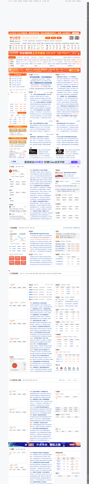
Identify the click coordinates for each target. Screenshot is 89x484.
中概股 (10, 409)
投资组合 (34, 57)
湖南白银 (50, 181)
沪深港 (52, 59)
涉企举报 (88, 476)
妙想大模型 (72, 43)
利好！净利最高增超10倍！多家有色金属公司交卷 (41, 458)
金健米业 (42, 181)
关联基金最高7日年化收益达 (65, 235)
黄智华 (64, 217)
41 (36, 297)
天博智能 (68, 291)
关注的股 (11, 181)
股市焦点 (31, 92)
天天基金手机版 (58, 43)
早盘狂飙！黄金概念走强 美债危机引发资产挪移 (40, 98)
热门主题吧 (64, 195)
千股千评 (34, 43)
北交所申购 (44, 63)
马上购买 (14, 157)
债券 (54, 45)
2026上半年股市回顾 (33, 157)
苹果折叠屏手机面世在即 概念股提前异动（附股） (41, 322)
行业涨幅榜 (11, 338)
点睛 (54, 47)
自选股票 (18, 115)
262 (50, 294)
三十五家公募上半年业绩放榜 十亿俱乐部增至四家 (41, 235)
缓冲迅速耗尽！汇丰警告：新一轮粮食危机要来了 (67, 100)
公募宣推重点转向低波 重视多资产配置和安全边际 (41, 245)
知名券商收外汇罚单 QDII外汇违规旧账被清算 (40, 430)
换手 (25, 98)
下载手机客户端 (20, 134)
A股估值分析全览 (58, 40)
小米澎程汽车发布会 (33, 155)
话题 (31, 211)
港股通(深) (70, 65)
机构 (72, 47)
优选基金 (63, 241)
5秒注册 (21, 174)
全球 (21, 76)
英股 (15, 427)
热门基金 (11, 148)
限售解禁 (65, 63)
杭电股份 (37, 179)
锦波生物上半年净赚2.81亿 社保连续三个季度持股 (41, 340)
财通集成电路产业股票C (60, 246)
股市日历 (31, 284)
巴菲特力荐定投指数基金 (35, 262)
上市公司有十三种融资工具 (46, 365)
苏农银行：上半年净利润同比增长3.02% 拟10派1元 (41, 480)
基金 (47, 59)
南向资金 (57, 393)
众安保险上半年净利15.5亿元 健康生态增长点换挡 (41, 470)
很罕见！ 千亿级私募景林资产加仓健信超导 (42, 251)
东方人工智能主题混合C (60, 248)
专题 (25, 45)
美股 (13, 48)
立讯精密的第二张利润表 (46, 209)
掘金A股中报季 (76, 149)
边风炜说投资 (58, 208)
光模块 (17, 258)
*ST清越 (14, 119)
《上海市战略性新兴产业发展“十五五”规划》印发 (67, 88)
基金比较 (24, 248)
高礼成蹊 (12, 214)
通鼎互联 (41, 179)
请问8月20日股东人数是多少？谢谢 (69, 185)
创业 (50, 48)
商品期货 (63, 414)
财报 (15, 78)
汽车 (72, 48)
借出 (77, 461)
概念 (30, 59)
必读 (16, 47)
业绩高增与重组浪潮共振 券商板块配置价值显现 (40, 104)
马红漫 (76, 208)
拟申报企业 (70, 336)
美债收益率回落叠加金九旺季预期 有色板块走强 (40, 395)
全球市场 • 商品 (16, 380)
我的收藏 (17, 184)
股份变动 (30, 294)
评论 (16, 45)
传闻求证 (62, 181)
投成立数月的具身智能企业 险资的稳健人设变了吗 (41, 464)
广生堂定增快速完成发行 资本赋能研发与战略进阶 (41, 336)
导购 (20, 82)
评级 (57, 47)
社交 (10, 80)
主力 (34, 47)
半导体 (23, 263)
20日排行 (65, 352)
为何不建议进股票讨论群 (35, 363)
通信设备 (12, 263)
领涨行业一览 (39, 324)
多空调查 (11, 357)
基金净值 (11, 231)
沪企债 (14, 452)
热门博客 (58, 212)
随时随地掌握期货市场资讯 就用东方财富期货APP (41, 420)
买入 (76, 478)
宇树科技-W (32, 181)
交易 (10, 84)
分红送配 (63, 322)
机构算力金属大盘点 (35, 84)
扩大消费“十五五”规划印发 (71, 151)
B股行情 (34, 359)
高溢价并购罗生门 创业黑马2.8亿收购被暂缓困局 (40, 195)
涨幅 (25, 94)
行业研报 (48, 324)
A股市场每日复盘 (59, 155)
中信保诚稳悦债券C (59, 263)
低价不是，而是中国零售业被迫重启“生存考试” (40, 129)
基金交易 (18, 84)
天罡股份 (15, 123)
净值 (32, 45)
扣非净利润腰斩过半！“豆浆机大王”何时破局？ (40, 197)
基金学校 (36, 254)
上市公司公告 (75, 113)
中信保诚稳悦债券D (59, 258)
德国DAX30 (46, 61)
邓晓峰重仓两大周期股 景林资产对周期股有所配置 (41, 310)
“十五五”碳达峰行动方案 (69, 155)
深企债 (18, 452)
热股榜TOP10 (70, 57)
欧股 (29, 380)
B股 (46, 273)
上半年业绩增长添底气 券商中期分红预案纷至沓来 (41, 174)
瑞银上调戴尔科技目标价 (39, 88)
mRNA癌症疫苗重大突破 (35, 212)
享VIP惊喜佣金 (13, 130)
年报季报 (30, 289)
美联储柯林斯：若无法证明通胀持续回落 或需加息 (41, 432)
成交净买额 (59, 396)
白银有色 (37, 181)
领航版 (77, 43)
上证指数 (11, 92)
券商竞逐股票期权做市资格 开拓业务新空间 (42, 424)
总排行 (68, 352)
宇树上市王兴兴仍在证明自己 (44, 149)
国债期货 (23, 452)
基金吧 (68, 45)
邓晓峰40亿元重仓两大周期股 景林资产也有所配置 (41, 460)
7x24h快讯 (32, 88)
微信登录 (17, 176)
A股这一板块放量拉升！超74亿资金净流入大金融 (67, 125)
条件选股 (38, 43)
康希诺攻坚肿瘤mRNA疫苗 (36, 125)
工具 (15, 82)
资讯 (17, 82)
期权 (25, 47)
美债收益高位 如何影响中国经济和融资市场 (42, 247)
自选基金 (69, 59)
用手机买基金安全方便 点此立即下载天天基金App (41, 264)
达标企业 (75, 336)
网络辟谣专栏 (76, 153)
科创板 (44, 59)
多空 (11, 360)
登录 (14, 174)
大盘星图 (78, 59)
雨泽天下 (58, 206)
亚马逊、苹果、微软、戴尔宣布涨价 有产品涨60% (67, 129)
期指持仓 (67, 309)
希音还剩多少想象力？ (35, 203)
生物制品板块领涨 (31, 40)
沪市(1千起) (57, 455)
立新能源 (61, 314)
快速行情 (78, 61)
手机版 (52, 43)
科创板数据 (58, 334)
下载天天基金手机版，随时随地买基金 (72, 227)
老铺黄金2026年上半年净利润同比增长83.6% (39, 440)
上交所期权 (36, 426)
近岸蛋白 (15, 121)
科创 (34, 48)
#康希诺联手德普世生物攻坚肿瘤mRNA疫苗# (70, 172)
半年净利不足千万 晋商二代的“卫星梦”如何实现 (40, 351)
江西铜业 (50, 179)
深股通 (35, 65)
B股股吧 (51, 359)
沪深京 (13, 76)
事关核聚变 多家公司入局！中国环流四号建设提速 (41, 113)
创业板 (38, 48)
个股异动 (12, 115)
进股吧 (53, 37)
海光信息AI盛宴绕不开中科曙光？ (44, 205)
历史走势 (75, 396)
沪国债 (11, 467)
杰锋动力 (68, 289)
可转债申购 (63, 284)
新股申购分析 (42, 183)
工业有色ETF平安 (60, 480)
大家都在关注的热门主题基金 (36, 256)
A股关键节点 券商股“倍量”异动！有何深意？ (39, 96)
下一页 (75, 117)
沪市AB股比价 (39, 359)
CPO (23, 258)
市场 (21, 273)
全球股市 (12, 61)
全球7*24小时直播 (49, 134)
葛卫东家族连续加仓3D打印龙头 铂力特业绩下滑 (40, 347)
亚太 (14, 89)
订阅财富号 (24, 192)
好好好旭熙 (60, 356)
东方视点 (31, 74)
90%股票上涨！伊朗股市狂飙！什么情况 (65, 80)
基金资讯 (31, 231)
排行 (33, 59)
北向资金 (62, 393)
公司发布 (67, 181)
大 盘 (38, 47)
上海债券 (11, 465)
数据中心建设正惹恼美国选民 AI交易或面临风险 (67, 94)
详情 (78, 258)
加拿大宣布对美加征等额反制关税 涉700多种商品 (40, 411)
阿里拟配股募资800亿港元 (35, 214)
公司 (50, 47)
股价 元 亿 (15, 43)
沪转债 (22, 467)
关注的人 (17, 181)
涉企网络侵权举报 (76, 57)
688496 (10, 119)
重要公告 (30, 299)
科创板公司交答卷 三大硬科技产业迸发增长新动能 (41, 345)
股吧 (13, 80)
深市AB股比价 (46, 359)
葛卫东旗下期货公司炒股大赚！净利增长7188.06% (41, 357)
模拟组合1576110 (59, 359)
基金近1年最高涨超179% (36, 86)
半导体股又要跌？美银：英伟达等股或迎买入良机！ (68, 138)
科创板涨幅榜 (12, 320)
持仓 (13, 360)
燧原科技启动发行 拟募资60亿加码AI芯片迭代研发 (41, 328)
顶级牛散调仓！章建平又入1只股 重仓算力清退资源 (41, 177)
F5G (17, 263)
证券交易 (20, 57)
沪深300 (11, 108)
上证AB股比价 (22, 302)
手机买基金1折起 (21, 157)
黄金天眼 (70, 217)
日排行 (56, 352)
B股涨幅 (16, 302)
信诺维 (71, 343)
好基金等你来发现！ (47, 256)
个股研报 (31, 63)
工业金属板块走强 (38, 40)
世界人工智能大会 (69, 149)
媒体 (57, 48)
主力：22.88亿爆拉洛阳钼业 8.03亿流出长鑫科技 (67, 131)
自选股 (65, 59)
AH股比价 (49, 63)
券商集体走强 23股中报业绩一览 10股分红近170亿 (67, 84)
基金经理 (21, 254)
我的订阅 (17, 192)
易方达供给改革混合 (59, 250)
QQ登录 (13, 176)
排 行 (38, 45)
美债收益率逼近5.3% (46, 214)
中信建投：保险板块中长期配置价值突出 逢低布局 (67, 142)
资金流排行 (40, 312)
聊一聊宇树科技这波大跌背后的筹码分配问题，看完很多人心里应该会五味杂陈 (16, 216)
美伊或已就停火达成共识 (47, 125)
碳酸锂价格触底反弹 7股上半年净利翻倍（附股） (40, 318)
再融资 (36, 273)
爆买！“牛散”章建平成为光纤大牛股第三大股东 (40, 456)
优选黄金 (68, 254)
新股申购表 (76, 82)
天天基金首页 (21, 227)
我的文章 (11, 192)
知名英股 (11, 427)
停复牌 (30, 287)
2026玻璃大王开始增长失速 (46, 207)
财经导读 (58, 74)
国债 (10, 452)
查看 (24, 369)
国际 (22, 45)
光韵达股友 (59, 185)
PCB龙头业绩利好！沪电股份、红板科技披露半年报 (41, 306)
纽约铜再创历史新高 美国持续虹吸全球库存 (42, 142)
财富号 (68, 48)
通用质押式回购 (59, 452)
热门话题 (32, 183)
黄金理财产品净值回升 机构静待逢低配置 (42, 144)
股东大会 (30, 297)
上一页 (60, 117)
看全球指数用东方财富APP (35, 80)
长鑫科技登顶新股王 (33, 153)
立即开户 (10, 157)
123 (50, 289)
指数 (17, 59)
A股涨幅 (11, 302)
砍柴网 (70, 206)
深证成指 (11, 104)
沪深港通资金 (46, 138)
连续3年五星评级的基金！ (35, 260)
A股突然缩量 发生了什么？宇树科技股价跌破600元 (41, 100)
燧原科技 (71, 341)
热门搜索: (25, 40)
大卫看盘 (76, 217)
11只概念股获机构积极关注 (45, 84)
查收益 (25, 151)
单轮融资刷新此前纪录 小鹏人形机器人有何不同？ (41, 393)
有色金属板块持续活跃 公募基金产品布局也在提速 (41, 243)
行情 (13, 47)
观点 (58, 134)
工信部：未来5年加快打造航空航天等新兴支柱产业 (41, 175)
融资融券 (58, 63)
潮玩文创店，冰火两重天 (35, 209)
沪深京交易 (14, 84)
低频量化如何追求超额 (43, 151)
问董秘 (57, 181)
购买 (77, 246)
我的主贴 (23, 181)
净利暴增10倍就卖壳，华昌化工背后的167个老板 (40, 191)
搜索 (78, 48)
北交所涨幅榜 (12, 284)
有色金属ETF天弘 (60, 478)
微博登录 (22, 176)
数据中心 (12, 63)
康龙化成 (59, 301)
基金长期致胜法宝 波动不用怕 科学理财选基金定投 (41, 258)
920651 (10, 123)
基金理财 (27, 57)
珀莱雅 (59, 306)
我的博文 (11, 200)
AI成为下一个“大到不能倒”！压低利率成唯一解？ (41, 403)
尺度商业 (76, 206)
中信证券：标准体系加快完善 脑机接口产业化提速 (67, 140)
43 (44, 297)
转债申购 (29, 43)
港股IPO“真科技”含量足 (38, 138)
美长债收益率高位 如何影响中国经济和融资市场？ (41, 334)
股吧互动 (42, 57)
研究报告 (36, 312)
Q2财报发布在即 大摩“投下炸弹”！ (39, 79)
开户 (42, 86)
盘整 (25, 364)
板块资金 (26, 63)
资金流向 (18, 63)
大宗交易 (74, 63)
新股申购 (24, 43)
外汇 (19, 48)
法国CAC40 (32, 61)
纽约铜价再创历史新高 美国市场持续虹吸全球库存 (41, 416)
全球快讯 (48, 79)
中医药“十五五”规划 (70, 157)
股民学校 (49, 57)
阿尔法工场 (64, 206)
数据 (10, 78)
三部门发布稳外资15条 (61, 157)
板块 (32, 47)
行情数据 (12, 57)
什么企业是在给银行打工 (46, 363)
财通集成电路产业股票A (60, 244)
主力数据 (62, 309)
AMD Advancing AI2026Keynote (45, 157)
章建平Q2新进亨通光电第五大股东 (64, 113)
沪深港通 (12, 65)
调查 (60, 48)
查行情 (47, 37)
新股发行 (30, 292)
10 (42, 294)
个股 (24, 59)
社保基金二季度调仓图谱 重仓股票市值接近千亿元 (41, 239)
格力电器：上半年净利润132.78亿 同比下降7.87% (40, 111)
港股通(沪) (52, 65)
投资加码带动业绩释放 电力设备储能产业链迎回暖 (41, 353)
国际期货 (68, 414)
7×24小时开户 (22, 130)
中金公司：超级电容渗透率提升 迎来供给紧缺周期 (67, 144)
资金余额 (67, 396)
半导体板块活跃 (46, 40)
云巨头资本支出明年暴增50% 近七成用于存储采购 (41, 115)
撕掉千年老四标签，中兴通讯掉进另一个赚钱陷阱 (40, 187)
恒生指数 (60, 61)
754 (37, 289)
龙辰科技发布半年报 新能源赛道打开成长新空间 (40, 342)
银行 (50, 45)
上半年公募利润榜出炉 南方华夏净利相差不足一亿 (41, 237)
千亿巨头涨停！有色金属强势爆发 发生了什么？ (40, 106)
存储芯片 (12, 258)
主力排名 (22, 63)
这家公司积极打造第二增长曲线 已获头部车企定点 (67, 109)
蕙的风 (64, 215)
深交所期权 (41, 426)
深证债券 (15, 465)
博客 (72, 45)
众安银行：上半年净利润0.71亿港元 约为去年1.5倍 (41, 474)
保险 (57, 45)
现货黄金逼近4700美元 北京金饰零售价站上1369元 (41, 438)
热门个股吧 (58, 195)
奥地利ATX (18, 61)
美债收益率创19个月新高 (46, 216)
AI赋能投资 (65, 57)
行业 (28, 59)
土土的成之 (13, 206)
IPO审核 (69, 63)
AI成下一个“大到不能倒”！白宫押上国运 (41, 140)
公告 (60, 47)
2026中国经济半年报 (60, 153)
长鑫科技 (46, 181)
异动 (25, 100)
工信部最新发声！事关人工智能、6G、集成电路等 (67, 92)
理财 (35, 92)
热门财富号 (58, 204)
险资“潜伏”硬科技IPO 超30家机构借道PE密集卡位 (41, 330)
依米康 (59, 303)
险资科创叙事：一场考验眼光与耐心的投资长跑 (40, 468)
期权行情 (32, 426)
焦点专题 (36, 74)
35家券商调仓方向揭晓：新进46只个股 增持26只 (40, 172)
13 (50, 299)
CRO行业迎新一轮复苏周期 (47, 212)
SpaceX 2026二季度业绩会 (44, 155)
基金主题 (11, 254)
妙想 (75, 48)
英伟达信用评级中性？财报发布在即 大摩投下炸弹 (41, 409)
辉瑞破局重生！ (33, 205)
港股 (16, 48)
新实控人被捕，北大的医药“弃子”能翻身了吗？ (40, 131)
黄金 (25, 48)
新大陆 (61, 316)
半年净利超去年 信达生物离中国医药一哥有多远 (40, 189)
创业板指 (11, 106)
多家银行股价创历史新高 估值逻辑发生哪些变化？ (41, 478)
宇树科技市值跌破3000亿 (46, 218)
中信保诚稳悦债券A (59, 261)
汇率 (57, 429)
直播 (31, 148)
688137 (10, 121)
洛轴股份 (68, 293)
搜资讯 (59, 37)
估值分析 (78, 63)
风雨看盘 (70, 215)
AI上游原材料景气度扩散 (35, 216)
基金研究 (31, 254)
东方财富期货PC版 (65, 43)
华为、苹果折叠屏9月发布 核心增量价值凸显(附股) (41, 454)
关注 (25, 206)
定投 (34, 45)
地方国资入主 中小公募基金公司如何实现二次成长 (41, 241)
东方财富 (13, 86)
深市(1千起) (63, 455)
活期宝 (15, 148)
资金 (13, 78)
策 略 (42, 47)
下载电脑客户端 (13, 134)
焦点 (13, 45)
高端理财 (24, 250)
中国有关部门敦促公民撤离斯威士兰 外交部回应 (67, 90)
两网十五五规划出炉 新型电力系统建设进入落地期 (67, 104)
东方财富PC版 (47, 43)
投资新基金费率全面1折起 (46, 262)
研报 (17, 78)
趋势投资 (58, 217)
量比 (25, 96)
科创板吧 (70, 195)
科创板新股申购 (58, 336)
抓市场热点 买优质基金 (47, 260)
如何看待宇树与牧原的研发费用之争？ (65, 82)
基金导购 (19, 248)
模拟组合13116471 (59, 361)
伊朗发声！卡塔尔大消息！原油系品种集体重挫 (40, 418)
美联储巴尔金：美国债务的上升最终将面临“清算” (40, 434)
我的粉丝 (11, 186)
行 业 (68, 47)
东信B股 (61, 328)
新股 (35, 59)
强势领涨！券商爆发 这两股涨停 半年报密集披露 (40, 108)
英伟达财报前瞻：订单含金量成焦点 (41, 77)
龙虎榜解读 (36, 183)
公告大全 (72, 322)
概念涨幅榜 (17, 338)
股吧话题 (58, 170)
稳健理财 (19, 250)
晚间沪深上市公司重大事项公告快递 (64, 108)
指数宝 (18, 148)
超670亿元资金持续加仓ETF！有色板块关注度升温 (68, 127)
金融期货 (58, 414)
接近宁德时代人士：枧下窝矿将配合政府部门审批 (67, 98)
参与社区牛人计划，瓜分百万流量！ (43, 127)
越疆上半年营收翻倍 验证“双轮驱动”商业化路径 (40, 397)
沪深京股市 (14, 273)
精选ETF (58, 473)
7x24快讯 (63, 74)
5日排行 (60, 352)
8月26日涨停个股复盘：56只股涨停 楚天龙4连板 (40, 117)
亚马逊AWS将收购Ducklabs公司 (52, 88)
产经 (54, 48)
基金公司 (24, 246)
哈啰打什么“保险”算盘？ (45, 203)
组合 (75, 45)
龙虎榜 (62, 63)
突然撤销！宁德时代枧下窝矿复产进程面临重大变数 (68, 111)
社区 (31, 121)
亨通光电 (45, 179)
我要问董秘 (78, 181)
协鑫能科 (61, 318)
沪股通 (21, 65)
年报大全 (54, 63)
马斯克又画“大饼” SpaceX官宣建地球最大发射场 (40, 412)
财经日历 (36, 284)
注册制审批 (65, 336)
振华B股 (61, 326)
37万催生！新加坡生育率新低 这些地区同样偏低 (67, 102)
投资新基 (45, 86)
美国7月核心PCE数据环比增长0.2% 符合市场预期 (67, 78)
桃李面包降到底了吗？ (35, 207)
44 (36, 299)
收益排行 (14, 250)
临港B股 (61, 330)
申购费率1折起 (13, 142)
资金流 (24, 112)
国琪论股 (58, 215)
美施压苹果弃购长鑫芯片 (35, 218)
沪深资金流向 (52, 40)
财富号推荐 (68, 241)
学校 (78, 47)
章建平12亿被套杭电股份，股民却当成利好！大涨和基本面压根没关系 (16, 208)
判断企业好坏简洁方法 (35, 365)
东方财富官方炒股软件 (70, 61)
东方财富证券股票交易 (17, 126)
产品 (10, 86)
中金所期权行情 (48, 426)
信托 (60, 45)
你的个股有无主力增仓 (46, 80)
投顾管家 (19, 246)
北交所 (37, 59)
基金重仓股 (16, 254)
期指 (22, 47)
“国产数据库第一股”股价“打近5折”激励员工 (39, 193)
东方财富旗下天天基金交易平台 (18, 138)
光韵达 (56, 183)
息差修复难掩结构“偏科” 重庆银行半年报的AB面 (40, 476)
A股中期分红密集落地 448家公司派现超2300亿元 (40, 305)
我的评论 (11, 184)
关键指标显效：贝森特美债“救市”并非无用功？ (40, 405)
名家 (75, 47)
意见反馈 (88, 478)
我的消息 (23, 184)
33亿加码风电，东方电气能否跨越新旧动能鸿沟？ (41, 199)
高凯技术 (71, 346)
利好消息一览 (75, 108)
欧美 (17, 89)
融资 (32, 48)
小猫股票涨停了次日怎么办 (44, 153)
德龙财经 (70, 208)
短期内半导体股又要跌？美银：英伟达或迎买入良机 (41, 401)
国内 (19, 45)
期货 (22, 48)
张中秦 (76, 215)
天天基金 (18, 86)
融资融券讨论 (48, 183)
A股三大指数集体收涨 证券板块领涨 (41, 83)
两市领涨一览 (33, 324)
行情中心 (12, 59)
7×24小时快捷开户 (22, 142)
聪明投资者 (64, 208)
